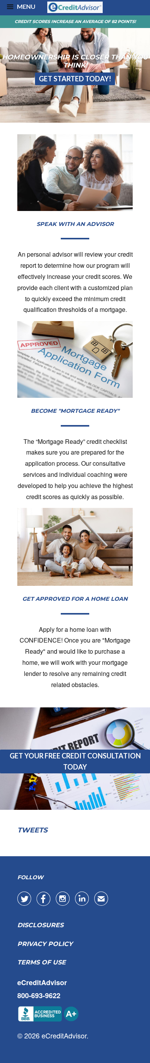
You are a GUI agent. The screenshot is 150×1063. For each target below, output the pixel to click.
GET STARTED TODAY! (75, 78)
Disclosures (40, 925)
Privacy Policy (45, 944)
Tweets (32, 830)
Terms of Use (41, 962)
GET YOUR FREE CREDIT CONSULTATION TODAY (75, 761)
